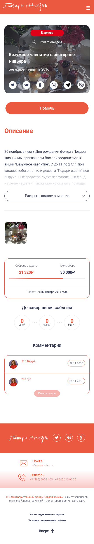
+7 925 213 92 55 (65, 479)
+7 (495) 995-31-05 (41, 479)
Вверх (44, 531)
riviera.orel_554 (51, 42)
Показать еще (47, 393)
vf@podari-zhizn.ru (43, 465)
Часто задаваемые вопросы (47, 514)
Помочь (47, 108)
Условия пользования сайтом (47, 520)
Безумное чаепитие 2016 (29, 69)
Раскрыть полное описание (47, 196)
